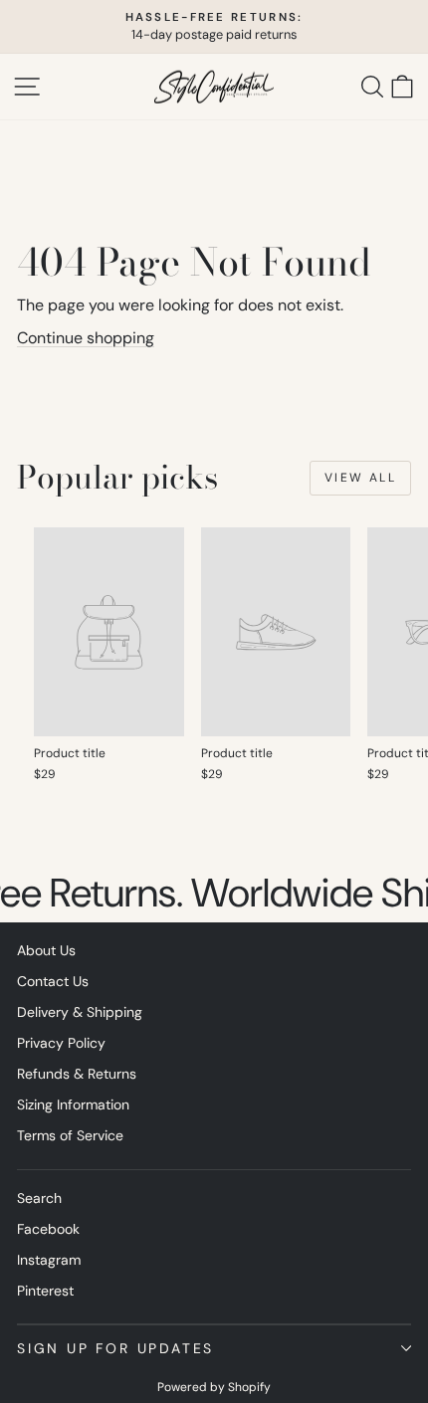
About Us (46, 950)
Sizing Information (73, 1104)
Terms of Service (70, 1135)
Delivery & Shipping (79, 1012)
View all (360, 478)
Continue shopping (85, 337)
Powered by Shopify (214, 1387)
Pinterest (45, 1291)
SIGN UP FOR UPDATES (115, 1348)
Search (39, 1198)
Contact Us (53, 981)
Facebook (48, 1229)
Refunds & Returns (76, 1074)
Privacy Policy (61, 1043)
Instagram (49, 1260)
